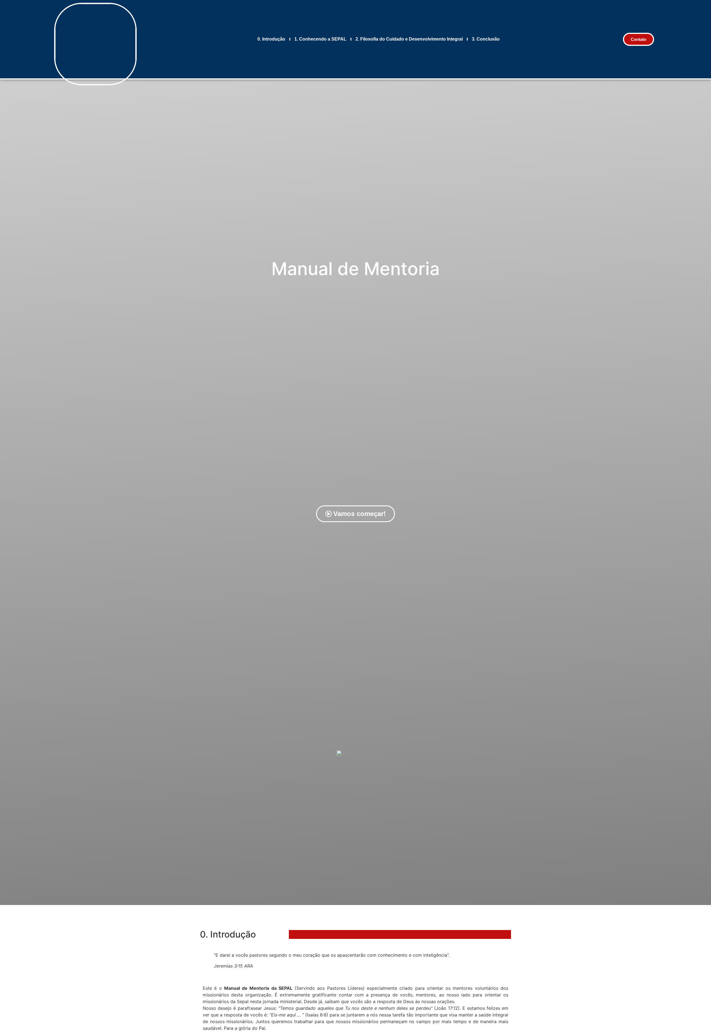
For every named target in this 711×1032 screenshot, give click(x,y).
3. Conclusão (486, 39)
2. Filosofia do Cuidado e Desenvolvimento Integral (409, 39)
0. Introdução (271, 39)
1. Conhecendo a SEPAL (320, 39)
